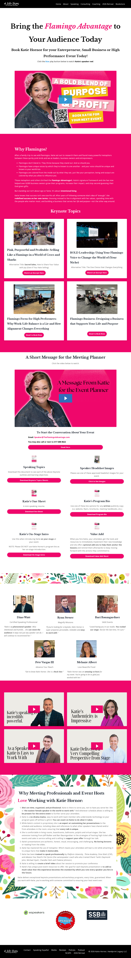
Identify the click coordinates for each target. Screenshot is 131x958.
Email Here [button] (65, 447)
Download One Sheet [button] (34, 511)
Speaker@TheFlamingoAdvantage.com (52, 437)
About (65, 4)
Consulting (85, 4)
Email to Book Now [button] (34, 335)
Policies (72, 950)
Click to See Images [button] (97, 481)
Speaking (75, 4)
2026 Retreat (108, 4)
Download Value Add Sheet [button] (96, 556)
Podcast (81, 950)
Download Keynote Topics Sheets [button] (34, 480)
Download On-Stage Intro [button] (34, 555)
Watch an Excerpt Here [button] (34, 273)
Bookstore (120, 4)
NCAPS (68, 953)
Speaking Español (41, 950)
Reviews (62, 950)
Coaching (96, 4)
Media (54, 950)
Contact (27, 950)
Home (58, 4)
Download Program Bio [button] (97, 514)
